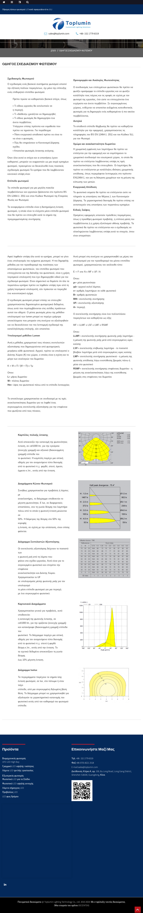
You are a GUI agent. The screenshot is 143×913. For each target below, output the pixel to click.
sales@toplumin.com (58, 33)
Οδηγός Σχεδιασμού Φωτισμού (75, 50)
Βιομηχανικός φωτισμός (14, 758)
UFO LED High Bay (10, 761)
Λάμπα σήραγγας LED (13, 787)
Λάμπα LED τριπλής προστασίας (17, 770)
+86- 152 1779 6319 (89, 33)
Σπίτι (53, 50)
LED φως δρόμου (10, 796)
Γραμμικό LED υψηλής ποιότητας (18, 766)
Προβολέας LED (10, 792)
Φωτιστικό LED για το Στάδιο (16, 779)
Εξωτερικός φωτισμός (13, 775)
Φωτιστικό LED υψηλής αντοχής (17, 783)
